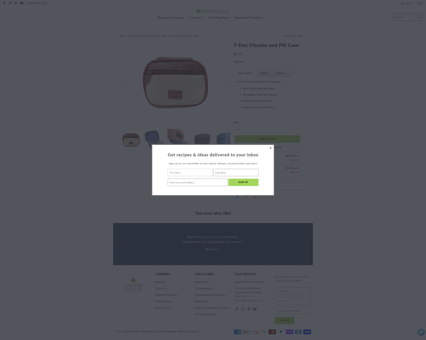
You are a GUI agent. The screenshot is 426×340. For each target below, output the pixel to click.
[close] (271, 148)
